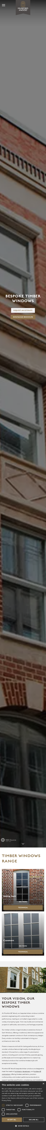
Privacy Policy (6, 1100)
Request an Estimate (23, 310)
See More (23, 902)
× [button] (43, 1084)
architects (18, 1071)
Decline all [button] (33, 1120)
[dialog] (23, 1105)
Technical (23, 908)
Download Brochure (23, 317)
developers (26, 1071)
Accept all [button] (11, 1120)
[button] (23, 1125)
